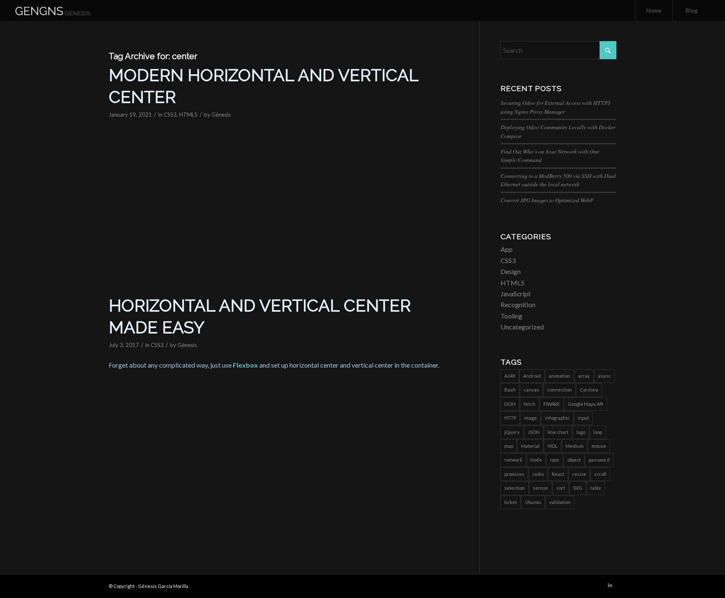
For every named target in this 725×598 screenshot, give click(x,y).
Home (654, 10)
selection (514, 488)
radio (538, 474)
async (604, 376)
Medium (575, 446)
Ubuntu (533, 502)
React (558, 474)
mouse (599, 446)
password (599, 459)
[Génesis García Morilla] (62, 10)
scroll (600, 474)
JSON (534, 432)
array (584, 376)
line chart (558, 432)
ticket (510, 502)
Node (536, 459)
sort (560, 488)
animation (559, 376)
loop (597, 432)
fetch (529, 404)
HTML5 (188, 114)
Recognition (518, 304)
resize (579, 474)
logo (580, 432)
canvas (531, 389)
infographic (557, 417)
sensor (540, 488)
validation (560, 502)
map (508, 446)
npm (554, 459)
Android (532, 376)
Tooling (511, 316)
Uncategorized (522, 327)
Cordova (589, 389)
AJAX (509, 376)
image (530, 417)
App (507, 249)
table (595, 488)
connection (559, 389)
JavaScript (516, 294)
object (574, 459)
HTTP (510, 417)
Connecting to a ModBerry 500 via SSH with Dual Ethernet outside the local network (558, 180)
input (583, 417)
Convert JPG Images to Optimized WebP (547, 200)
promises (514, 474)
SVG (577, 488)
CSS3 (170, 114)
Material (530, 446)
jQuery (512, 432)
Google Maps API (585, 404)
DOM (510, 404)
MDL (553, 446)
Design (511, 271)
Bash (510, 389)
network (513, 459)
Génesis (221, 114)
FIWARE (551, 404)
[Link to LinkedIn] (610, 585)
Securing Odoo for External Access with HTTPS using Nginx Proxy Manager (555, 107)
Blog (692, 10)
